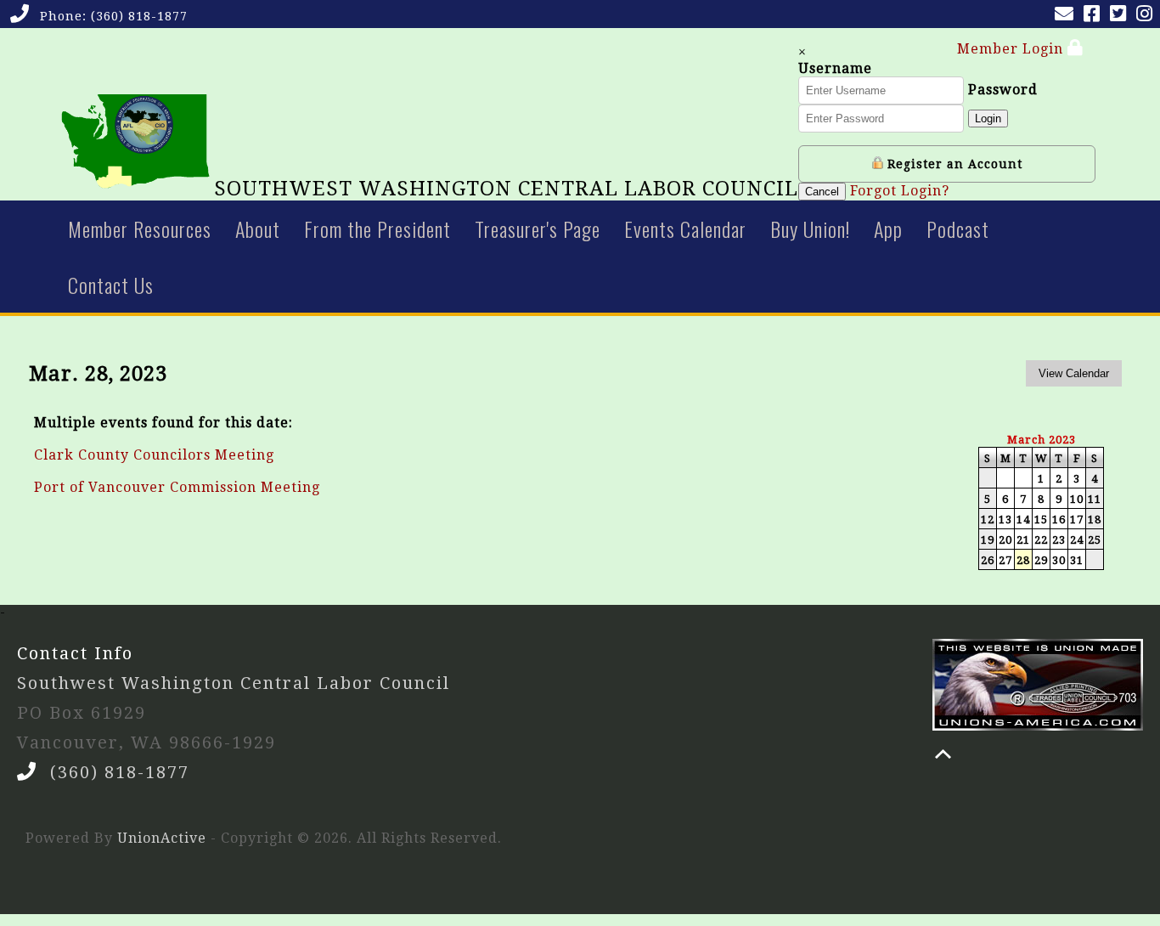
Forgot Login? (899, 191)
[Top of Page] (943, 754)
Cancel (822, 191)
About (257, 228)
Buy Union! (810, 228)
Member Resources (139, 228)
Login (988, 118)
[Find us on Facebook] (1095, 16)
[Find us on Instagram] (1147, 16)
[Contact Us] (1067, 16)
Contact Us (111, 284)
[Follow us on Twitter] (1121, 16)
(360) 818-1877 (139, 16)
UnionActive (161, 838)
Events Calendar (685, 228)
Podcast (957, 228)
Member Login (1012, 49)
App (888, 228)
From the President (377, 228)
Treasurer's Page (537, 228)
